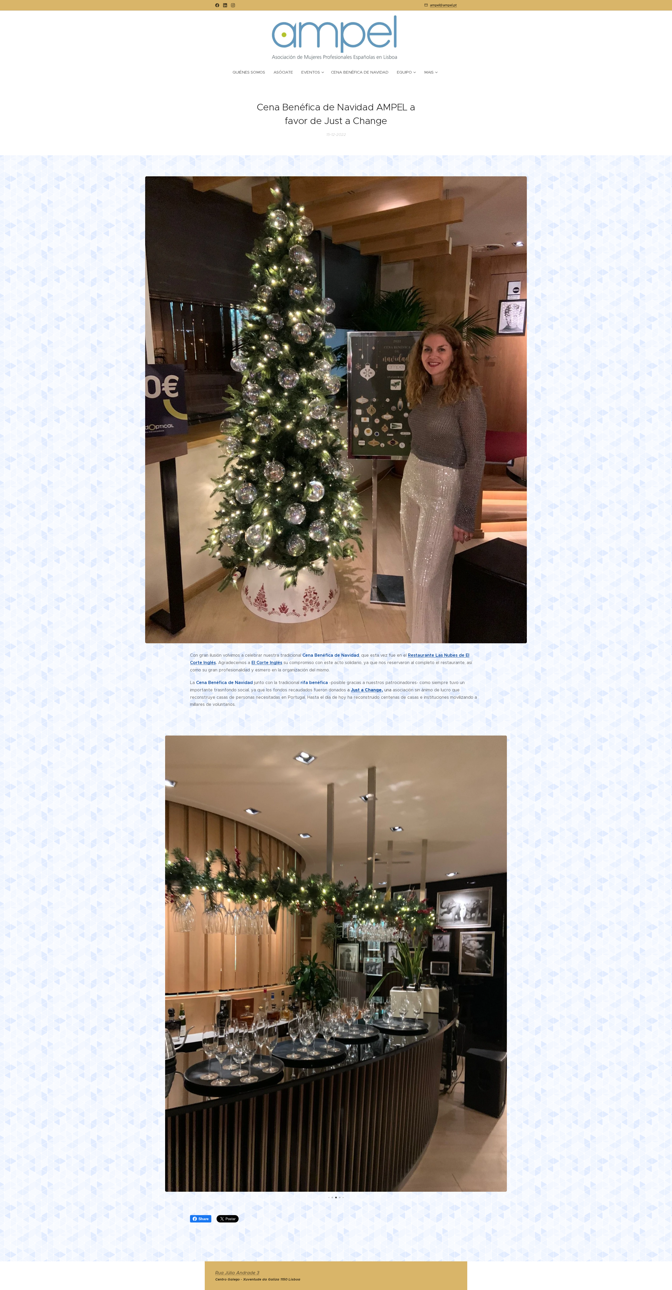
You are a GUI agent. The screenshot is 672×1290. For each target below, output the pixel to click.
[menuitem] (251, 72)
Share (203, 1219)
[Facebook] (217, 5)
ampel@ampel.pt (443, 5)
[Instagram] (233, 5)
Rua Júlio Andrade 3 (237, 1273)
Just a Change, (367, 690)
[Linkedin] (225, 5)
